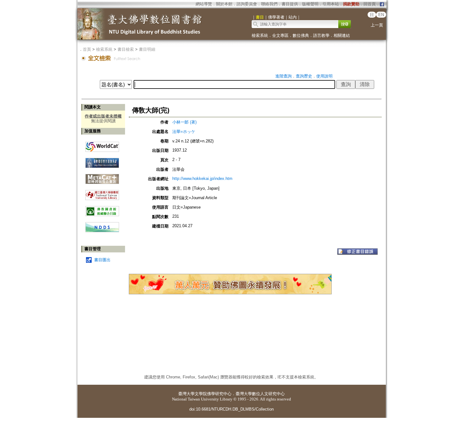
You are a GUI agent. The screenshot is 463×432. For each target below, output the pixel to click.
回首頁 (369, 4)
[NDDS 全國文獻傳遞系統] (102, 230)
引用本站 (331, 4)
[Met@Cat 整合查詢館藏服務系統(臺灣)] (102, 176)
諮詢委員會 (247, 4)
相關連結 (342, 35)
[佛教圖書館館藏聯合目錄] (102, 208)
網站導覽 (204, 4)
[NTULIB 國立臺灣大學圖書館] (102, 192)
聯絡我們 (269, 4)
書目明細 (147, 49)
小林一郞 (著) (184, 122)
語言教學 (321, 35)
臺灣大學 (186, 393)
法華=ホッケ (183, 131)
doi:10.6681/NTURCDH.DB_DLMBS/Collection (231, 409)
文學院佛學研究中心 (213, 393)
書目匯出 (102, 259)
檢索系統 (260, 35)
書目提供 (290, 4)
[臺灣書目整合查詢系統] (102, 160)
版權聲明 (310, 4)
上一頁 (377, 25)
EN (381, 14)
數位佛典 (301, 35)
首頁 (87, 49)
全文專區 (280, 35)
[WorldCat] (102, 145)
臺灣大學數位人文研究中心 (260, 393)
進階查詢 (283, 76)
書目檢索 (125, 49)
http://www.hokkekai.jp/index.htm (202, 178)
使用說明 (324, 76)
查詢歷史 (304, 76)
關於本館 (224, 4)
